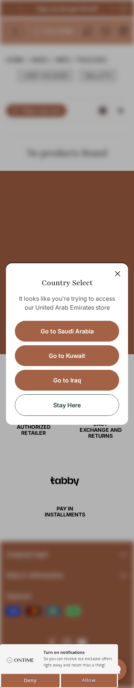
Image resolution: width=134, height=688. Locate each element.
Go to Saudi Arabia (67, 331)
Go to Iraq (67, 380)
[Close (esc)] (117, 273)
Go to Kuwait (67, 355)
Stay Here (67, 405)
